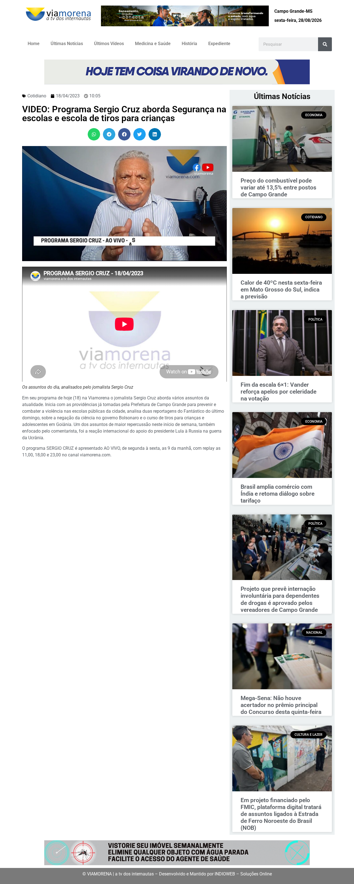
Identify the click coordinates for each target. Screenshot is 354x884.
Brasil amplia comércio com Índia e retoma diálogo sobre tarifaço (277, 493)
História (189, 43)
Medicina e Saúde (153, 43)
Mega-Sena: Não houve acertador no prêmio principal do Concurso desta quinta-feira (281, 705)
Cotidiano (36, 95)
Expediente (219, 43)
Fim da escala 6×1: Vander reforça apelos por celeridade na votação (278, 391)
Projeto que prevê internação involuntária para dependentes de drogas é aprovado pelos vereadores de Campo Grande (280, 599)
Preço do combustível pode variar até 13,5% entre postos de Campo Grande (278, 187)
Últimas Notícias (67, 43)
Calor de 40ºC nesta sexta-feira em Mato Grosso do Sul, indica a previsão (281, 289)
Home (34, 43)
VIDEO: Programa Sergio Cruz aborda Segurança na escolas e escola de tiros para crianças (124, 113)
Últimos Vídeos (109, 43)
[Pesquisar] (325, 44)
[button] (94, 134)
